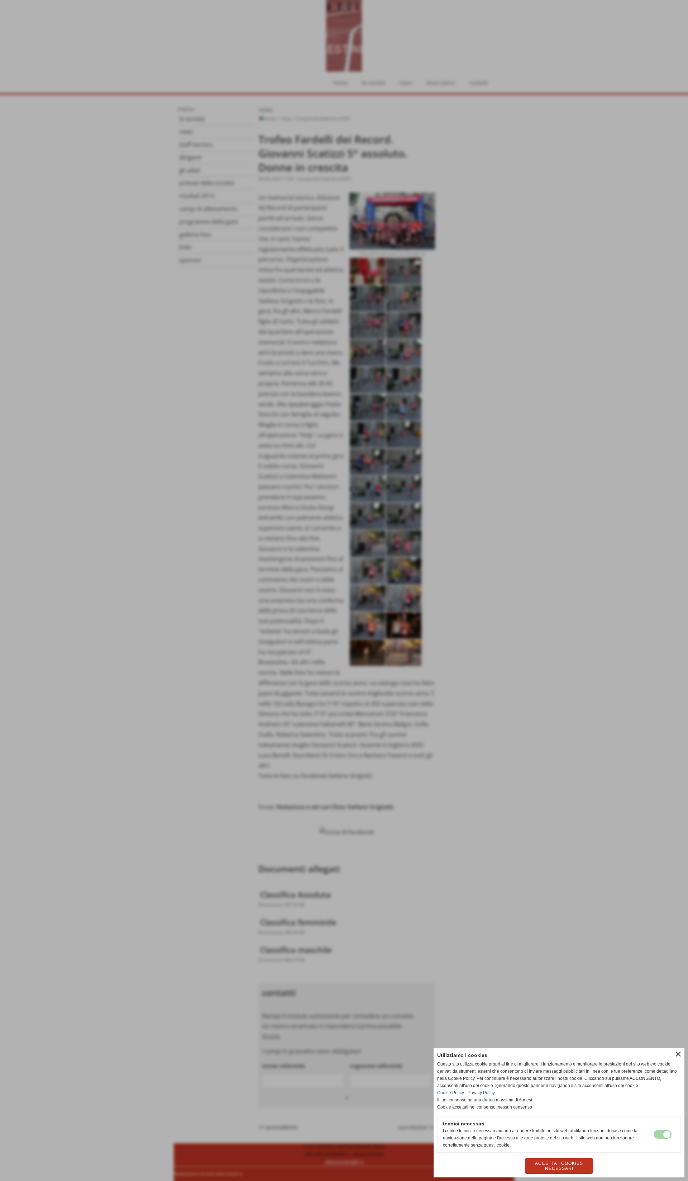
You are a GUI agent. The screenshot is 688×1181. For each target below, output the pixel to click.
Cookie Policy (450, 1092)
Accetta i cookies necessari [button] (559, 1166)
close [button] (678, 1054)
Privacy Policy (481, 1092)
